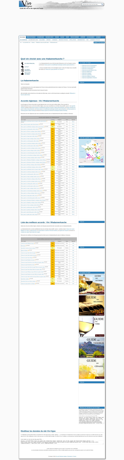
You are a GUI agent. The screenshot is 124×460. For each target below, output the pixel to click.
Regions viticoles (63, 39)
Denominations (81, 39)
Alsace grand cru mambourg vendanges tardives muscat (31, 171)
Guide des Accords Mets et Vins (89, 70)
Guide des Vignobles (87, 74)
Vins (87, 39)
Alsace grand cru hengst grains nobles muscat (29, 195)
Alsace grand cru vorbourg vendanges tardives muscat (30, 193)
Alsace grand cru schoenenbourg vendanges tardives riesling (31, 155)
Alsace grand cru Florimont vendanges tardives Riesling (54, 110)
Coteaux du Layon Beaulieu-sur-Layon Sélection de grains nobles (32, 274)
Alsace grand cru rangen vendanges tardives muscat (30, 188)
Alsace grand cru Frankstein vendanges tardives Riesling (31, 133)
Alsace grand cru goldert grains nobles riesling (29, 214)
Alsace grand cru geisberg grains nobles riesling (29, 207)
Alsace (73, 121)
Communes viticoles (95, 39)
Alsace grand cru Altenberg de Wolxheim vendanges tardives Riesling (33, 162)
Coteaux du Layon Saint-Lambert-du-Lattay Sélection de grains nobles (33, 276)
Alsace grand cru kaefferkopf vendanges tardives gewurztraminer (59, 64)
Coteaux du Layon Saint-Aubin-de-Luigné (30, 232)
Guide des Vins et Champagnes (89, 65)
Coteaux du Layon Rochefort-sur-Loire (27, 264)
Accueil (57, 456)
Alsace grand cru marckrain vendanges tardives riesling (30, 148)
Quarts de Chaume (64, 230)
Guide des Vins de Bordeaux (88, 67)
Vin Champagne (23, 39)
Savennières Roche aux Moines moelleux (28, 281)
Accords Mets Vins (33, 39)
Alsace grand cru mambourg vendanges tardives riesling (31, 143)
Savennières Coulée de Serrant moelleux (48, 230)
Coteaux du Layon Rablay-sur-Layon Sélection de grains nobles (32, 271)
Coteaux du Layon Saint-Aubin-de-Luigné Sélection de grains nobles (33, 267)
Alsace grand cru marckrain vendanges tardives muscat (31, 181)
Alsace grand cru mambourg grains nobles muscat (30, 174)
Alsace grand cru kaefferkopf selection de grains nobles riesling (32, 169)
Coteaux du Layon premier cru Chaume (54, 69)
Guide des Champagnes (87, 68)
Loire (73, 243)
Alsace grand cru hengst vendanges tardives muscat (30, 176)
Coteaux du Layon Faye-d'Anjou (26, 257)
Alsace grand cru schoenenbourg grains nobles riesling (30, 152)
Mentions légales (63, 456)
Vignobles (54, 39)
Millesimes (42, 39)
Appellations (72, 39)
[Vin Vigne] (31, 8)
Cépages (48, 39)
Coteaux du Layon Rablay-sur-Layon (27, 243)
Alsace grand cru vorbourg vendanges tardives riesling (30, 157)
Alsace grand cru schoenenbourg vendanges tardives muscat (31, 190)
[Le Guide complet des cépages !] (92, 378)
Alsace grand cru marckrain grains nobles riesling (29, 145)
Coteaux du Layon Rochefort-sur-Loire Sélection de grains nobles (32, 262)
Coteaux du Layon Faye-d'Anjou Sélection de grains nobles (31, 269)
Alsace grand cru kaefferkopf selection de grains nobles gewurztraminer (48, 107)
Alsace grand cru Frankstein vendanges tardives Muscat (31, 178)
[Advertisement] (62, 23)
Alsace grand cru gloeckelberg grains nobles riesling (30, 212)
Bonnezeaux (34, 230)
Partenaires (69, 456)
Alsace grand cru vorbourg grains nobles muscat (29, 183)
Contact (74, 456)
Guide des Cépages (86, 73)
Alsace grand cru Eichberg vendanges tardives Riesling (30, 164)
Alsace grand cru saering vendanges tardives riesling (30, 150)
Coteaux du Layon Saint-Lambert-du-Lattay (28, 255)
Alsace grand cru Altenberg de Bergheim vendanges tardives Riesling (33, 200)
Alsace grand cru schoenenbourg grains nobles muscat (30, 197)
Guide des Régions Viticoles (88, 76)
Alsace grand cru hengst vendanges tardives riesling (30, 138)
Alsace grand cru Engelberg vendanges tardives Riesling (31, 202)
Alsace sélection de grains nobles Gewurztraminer (30, 124)
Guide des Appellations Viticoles (89, 77)
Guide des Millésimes (87, 71)
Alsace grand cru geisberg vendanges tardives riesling (30, 209)
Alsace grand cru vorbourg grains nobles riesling (29, 129)
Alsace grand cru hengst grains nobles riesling (29, 136)
